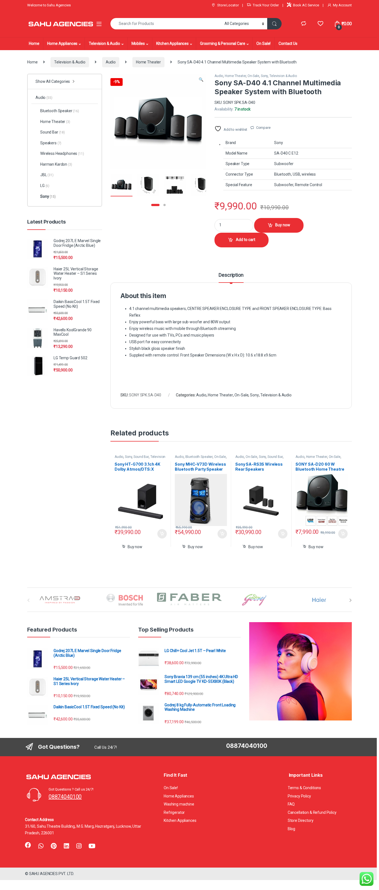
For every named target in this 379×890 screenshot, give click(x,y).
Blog (291, 829)
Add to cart (245, 239)
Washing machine (179, 804)
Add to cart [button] (162, 533)
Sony (264, 76)
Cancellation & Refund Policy (312, 812)
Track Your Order (266, 5)
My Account (342, 5)
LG (44, 185)
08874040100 (65, 796)
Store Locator (228, 5)
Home (34, 43)
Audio (111, 62)
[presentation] (350, 600)
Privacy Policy (299, 796)
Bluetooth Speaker (199, 457)
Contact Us (288, 43)
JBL (47, 175)
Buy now (282, 225)
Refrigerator (174, 812)
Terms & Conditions (304, 788)
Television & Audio (104, 43)
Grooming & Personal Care (222, 43)
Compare (263, 127)
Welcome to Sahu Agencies (49, 5)
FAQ (291, 804)
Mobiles (138, 43)
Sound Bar (141, 457)
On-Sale (253, 76)
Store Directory (301, 820)
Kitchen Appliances (172, 43)
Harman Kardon (56, 164)
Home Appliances (62, 43)
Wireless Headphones (62, 153)
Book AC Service (306, 5)
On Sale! (263, 43)
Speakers (50, 143)
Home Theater (148, 62)
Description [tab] (231, 275)
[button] (201, 79)
